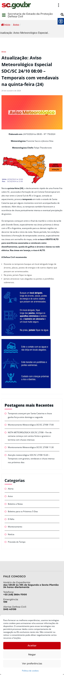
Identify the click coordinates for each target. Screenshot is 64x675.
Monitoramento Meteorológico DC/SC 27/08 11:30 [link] (31, 447)
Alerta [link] (10, 488)
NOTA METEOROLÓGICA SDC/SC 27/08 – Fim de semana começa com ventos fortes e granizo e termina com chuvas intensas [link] (30, 436)
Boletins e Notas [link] (15, 504)
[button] (47, 5)
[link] (16, 5)
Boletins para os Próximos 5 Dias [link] (23, 511)
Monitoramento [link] (15, 526)
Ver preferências (32, 663)
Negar (32, 654)
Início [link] (7, 24)
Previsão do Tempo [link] (16, 541)
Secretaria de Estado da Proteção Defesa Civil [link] (30, 15)
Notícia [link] (11, 534)
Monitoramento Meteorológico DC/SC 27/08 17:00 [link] (31, 424)
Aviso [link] (16, 24)
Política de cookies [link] (30, 670)
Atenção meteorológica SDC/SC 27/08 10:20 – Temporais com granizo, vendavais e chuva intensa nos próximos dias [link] (31, 459)
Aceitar (32, 645)
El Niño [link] (11, 519)
